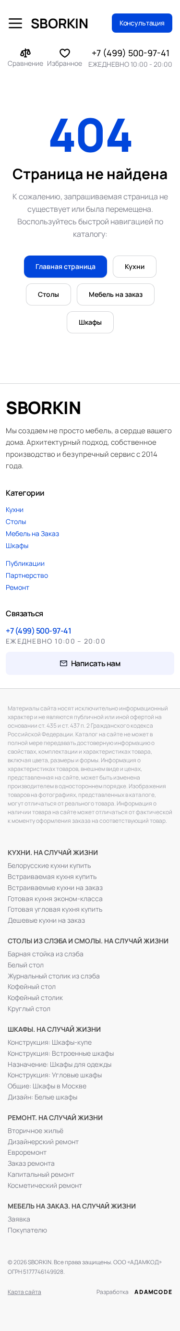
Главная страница (66, 266)
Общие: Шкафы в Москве (47, 1086)
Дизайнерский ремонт (43, 1141)
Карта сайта (24, 1292)
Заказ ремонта (31, 1163)
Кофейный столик (35, 997)
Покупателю (27, 1230)
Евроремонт (27, 1152)
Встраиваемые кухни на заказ (55, 887)
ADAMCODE (153, 1292)
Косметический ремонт (45, 1185)
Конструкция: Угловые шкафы (55, 1075)
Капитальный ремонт (41, 1174)
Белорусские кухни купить (49, 865)
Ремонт (17, 587)
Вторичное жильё (35, 1130)
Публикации (25, 563)
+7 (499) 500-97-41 (130, 53)
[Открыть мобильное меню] (15, 23)
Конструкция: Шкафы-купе (50, 1042)
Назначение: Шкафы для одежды (59, 1064)
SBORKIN (59, 23)
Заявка (19, 1219)
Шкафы (90, 322)
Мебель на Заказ (32, 533)
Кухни (134, 266)
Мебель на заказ (116, 294)
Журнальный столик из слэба (54, 976)
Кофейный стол (32, 986)
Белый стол (26, 965)
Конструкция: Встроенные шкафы (61, 1053)
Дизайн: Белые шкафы (42, 1097)
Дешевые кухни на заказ (46, 920)
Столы (48, 294)
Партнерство (27, 575)
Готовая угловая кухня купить (55, 909)
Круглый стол (29, 1008)
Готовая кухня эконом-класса (55, 898)
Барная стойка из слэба (46, 954)
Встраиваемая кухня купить (52, 876)
